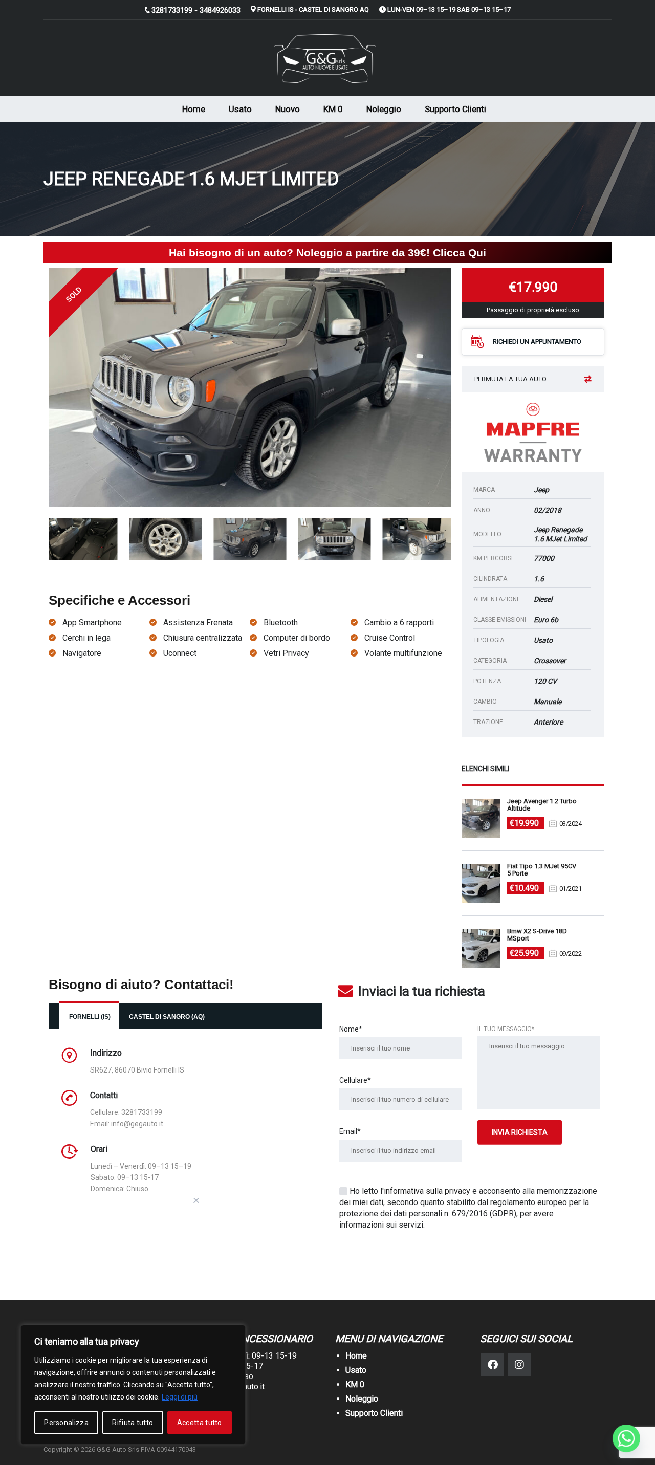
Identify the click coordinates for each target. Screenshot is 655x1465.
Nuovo (287, 109)
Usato (240, 109)
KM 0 (333, 109)
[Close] (196, 1200)
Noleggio (383, 109)
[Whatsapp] (626, 1438)
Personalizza (66, 1422)
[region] (133, 1385)
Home (193, 109)
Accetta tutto (199, 1422)
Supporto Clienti (455, 109)
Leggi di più (180, 1397)
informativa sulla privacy (427, 1191)
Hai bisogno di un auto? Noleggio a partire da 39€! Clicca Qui (327, 252)
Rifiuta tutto (132, 1422)
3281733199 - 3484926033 (196, 10)
